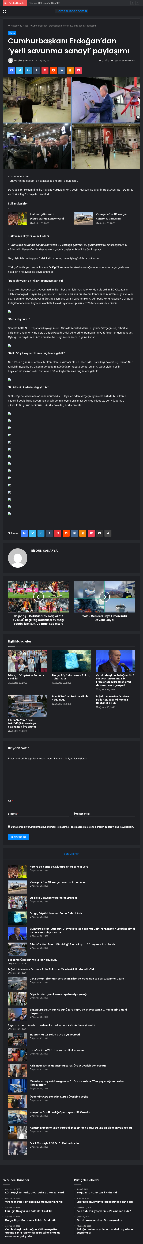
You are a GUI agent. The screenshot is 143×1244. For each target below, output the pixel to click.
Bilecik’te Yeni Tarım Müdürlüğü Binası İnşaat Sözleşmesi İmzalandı (23, 723)
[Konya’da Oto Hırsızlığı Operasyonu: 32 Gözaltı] (17, 1117)
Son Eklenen (71, 853)
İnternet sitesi (82, 813)
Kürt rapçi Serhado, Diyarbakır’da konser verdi (59, 866)
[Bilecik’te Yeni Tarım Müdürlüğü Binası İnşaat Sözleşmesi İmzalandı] (27, 706)
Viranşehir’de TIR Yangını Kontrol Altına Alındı (58, 882)
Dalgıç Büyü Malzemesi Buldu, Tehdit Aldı (71, 677)
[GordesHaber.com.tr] (71, 11)
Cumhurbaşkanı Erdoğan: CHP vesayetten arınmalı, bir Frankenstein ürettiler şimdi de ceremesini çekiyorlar (115, 680)
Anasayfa (15, 25)
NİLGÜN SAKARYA (23, 60)
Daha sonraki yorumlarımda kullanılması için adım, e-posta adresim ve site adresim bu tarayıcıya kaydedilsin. (72, 826)
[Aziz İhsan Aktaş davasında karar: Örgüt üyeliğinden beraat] (17, 1070)
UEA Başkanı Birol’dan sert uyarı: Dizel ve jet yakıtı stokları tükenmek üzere (77, 978)
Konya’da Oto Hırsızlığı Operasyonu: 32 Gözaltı (60, 1112)
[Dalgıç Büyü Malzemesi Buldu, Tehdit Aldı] (71, 661)
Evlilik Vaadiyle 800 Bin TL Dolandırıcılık (54, 1143)
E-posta (13, 813)
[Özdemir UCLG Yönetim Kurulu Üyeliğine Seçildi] (17, 1101)
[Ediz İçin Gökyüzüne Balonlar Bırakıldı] (27, 661)
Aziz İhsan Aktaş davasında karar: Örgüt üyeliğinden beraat (68, 1065)
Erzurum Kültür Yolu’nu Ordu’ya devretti (55, 1034)
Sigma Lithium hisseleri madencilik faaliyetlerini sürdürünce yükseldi (51, 1025)
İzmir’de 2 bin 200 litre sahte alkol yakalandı (58, 1050)
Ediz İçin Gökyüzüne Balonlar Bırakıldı (49, 3)
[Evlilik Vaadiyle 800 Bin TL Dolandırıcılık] (17, 1148)
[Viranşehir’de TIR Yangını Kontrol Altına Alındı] (83, 218)
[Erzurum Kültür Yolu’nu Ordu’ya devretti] (17, 1039)
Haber (26, 25)
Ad (10, 800)
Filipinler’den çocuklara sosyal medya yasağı (58, 994)
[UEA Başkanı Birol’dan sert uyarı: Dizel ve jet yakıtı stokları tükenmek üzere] (17, 983)
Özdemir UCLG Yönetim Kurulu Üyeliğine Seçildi (59, 1096)
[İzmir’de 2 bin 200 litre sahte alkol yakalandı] (17, 1054)
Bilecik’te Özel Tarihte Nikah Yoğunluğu (70, 698)
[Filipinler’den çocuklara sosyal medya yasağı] (17, 998)
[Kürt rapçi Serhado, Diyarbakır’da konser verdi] (17, 218)
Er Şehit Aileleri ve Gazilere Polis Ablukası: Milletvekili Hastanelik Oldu (113, 700)
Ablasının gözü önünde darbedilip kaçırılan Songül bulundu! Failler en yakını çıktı (81, 1127)
